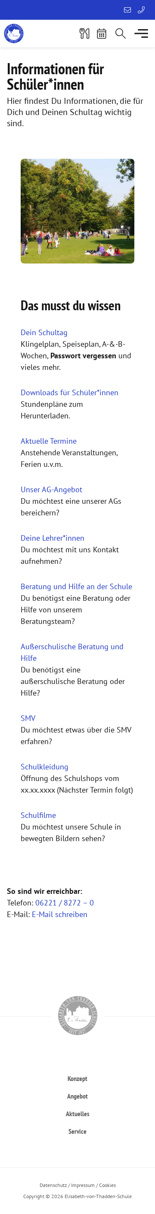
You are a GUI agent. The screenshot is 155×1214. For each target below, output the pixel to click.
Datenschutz (53, 1185)
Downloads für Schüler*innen (69, 392)
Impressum (83, 1185)
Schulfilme (38, 815)
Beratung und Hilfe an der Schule (76, 586)
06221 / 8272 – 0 (64, 903)
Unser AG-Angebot (51, 489)
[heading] (77, 1078)
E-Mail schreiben (59, 914)
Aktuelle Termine (49, 441)
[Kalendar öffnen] (101, 33)
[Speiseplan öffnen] (84, 33)
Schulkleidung (44, 767)
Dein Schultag (44, 332)
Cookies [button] (107, 1185)
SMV (28, 718)
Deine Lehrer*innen (52, 538)
